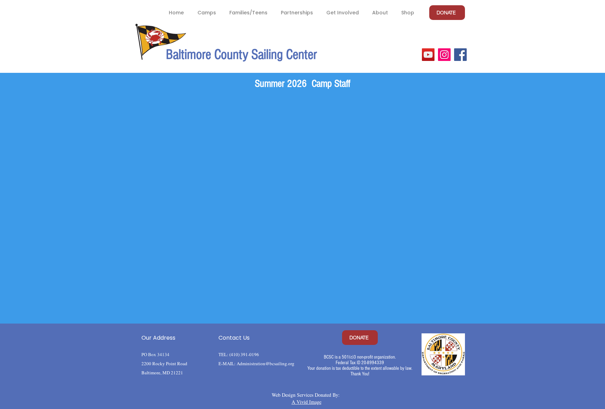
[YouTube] (428, 54)
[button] (206, 12)
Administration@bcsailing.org (265, 363)
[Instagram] (444, 54)
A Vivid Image (306, 401)
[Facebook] (460, 54)
